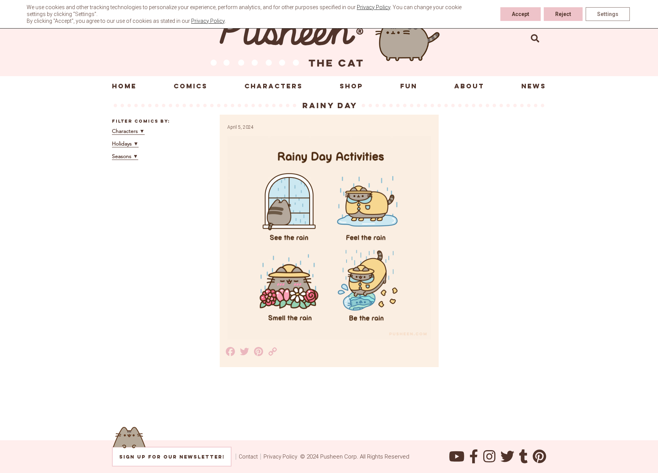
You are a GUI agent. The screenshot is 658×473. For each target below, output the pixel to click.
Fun (408, 86)
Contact (248, 457)
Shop (351, 86)
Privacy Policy (280, 457)
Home (124, 86)
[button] (535, 38)
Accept (520, 14)
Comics (191, 86)
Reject (563, 14)
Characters (273, 86)
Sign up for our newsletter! (172, 457)
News (533, 86)
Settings (607, 14)
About (469, 86)
